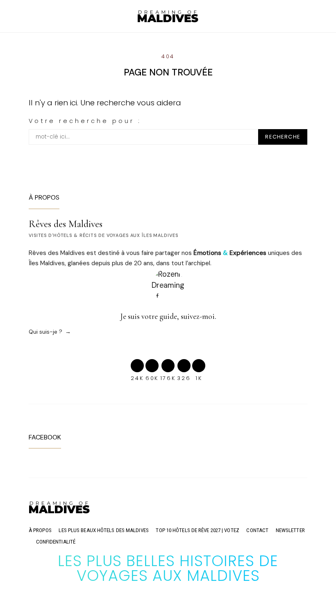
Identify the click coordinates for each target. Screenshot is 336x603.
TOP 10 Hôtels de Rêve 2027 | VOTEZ (197, 530)
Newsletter (290, 530)
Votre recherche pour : (85, 121)
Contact (257, 530)
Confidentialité (56, 542)
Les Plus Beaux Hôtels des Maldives (103, 530)
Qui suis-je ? (45, 331)
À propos (40, 530)
